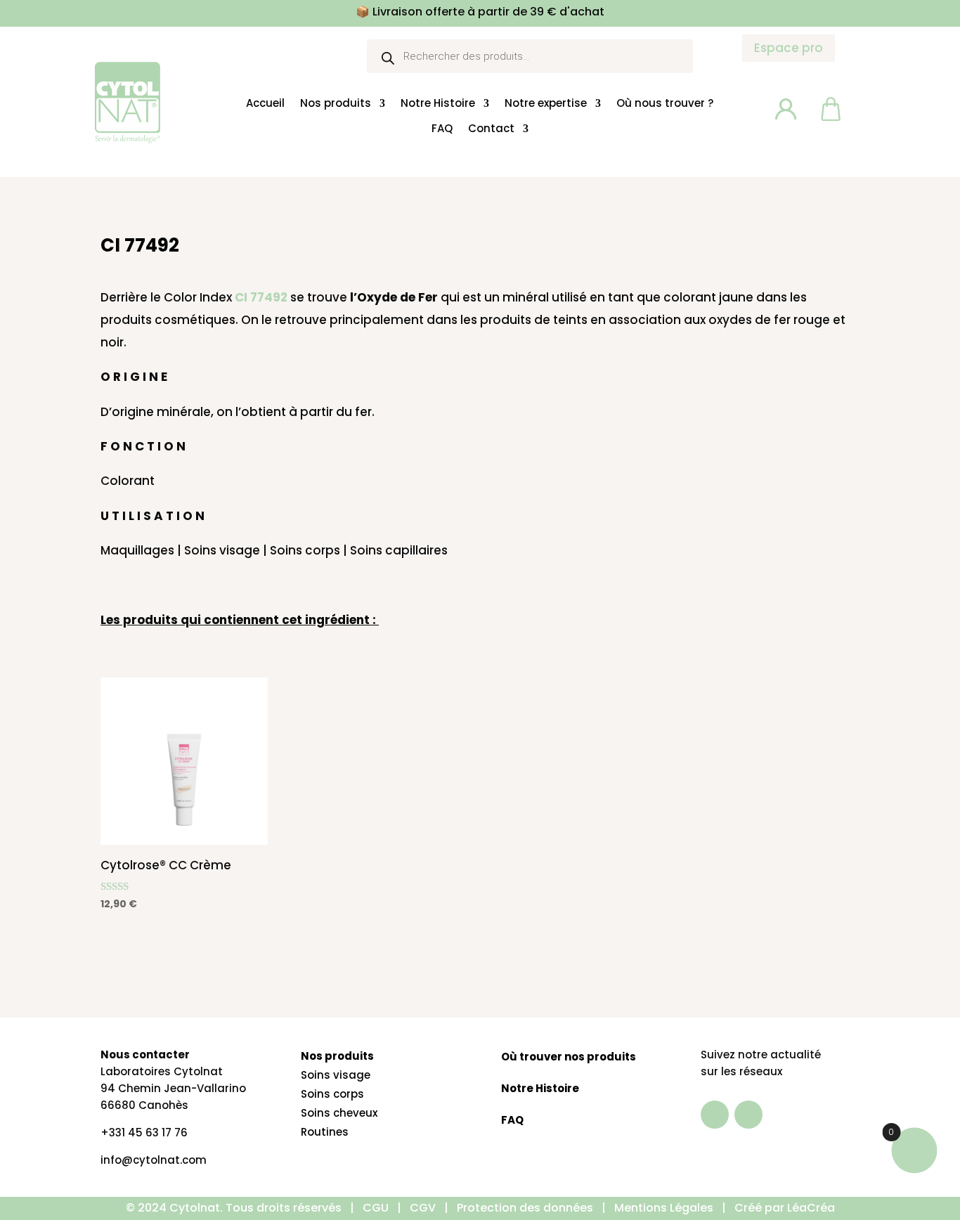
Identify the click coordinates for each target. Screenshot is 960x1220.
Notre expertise (546, 103)
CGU (376, 1208)
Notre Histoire (438, 103)
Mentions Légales (665, 1208)
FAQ (442, 128)
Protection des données (525, 1208)
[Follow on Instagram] (748, 1115)
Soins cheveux (339, 1112)
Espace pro (788, 47)
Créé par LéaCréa (784, 1208)
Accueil (265, 103)
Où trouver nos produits (568, 1056)
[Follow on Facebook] (715, 1115)
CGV (423, 1208)
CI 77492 (261, 297)
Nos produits (335, 103)
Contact (491, 128)
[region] (182, 1101)
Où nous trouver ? (664, 103)
